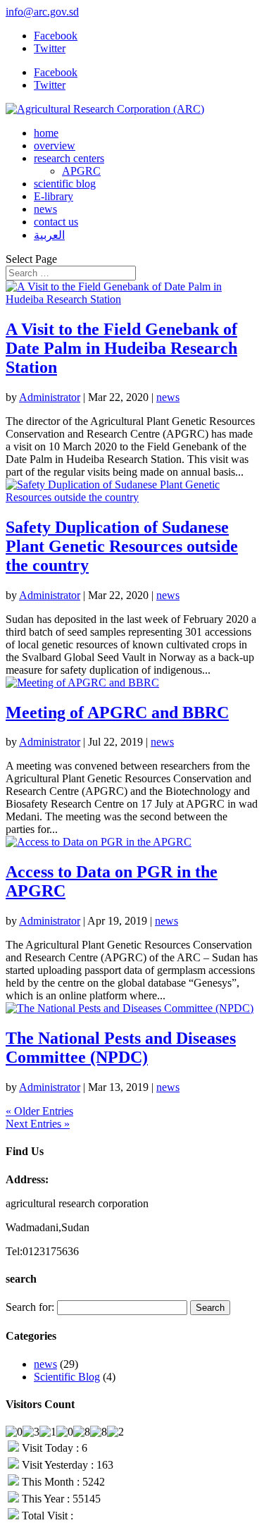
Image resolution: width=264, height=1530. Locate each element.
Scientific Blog (67, 1377)
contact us (56, 222)
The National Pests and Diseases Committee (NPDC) (121, 1047)
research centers (69, 158)
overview (54, 146)
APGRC (81, 171)
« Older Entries (39, 1111)
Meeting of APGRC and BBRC (117, 712)
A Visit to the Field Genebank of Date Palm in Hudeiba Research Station (121, 348)
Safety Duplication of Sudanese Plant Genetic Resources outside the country (122, 546)
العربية (49, 235)
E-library (53, 196)
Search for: (30, 1307)
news (45, 209)
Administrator (49, 397)
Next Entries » (38, 1124)
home (46, 133)
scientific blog (65, 184)
